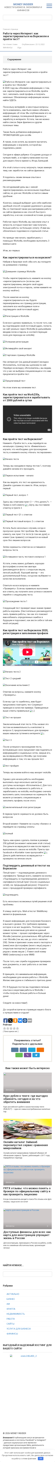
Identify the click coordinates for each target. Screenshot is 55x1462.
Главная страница (10, 29)
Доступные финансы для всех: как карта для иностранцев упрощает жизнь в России (27, 1235)
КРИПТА (11, 1309)
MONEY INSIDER (23, 4)
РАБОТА (11, 1319)
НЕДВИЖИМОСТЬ (16, 1314)
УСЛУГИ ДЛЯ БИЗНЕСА (19, 1328)
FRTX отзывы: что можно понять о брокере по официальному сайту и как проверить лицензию (27, 1191)
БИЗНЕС (11, 1299)
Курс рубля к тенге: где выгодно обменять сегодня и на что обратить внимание (25, 1099)
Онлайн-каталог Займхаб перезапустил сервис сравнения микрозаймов (25, 1145)
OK (40, 1458)
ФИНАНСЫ (7, 47)
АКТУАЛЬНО (13, 1294)
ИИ (8, 1304)
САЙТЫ (10, 1324)
